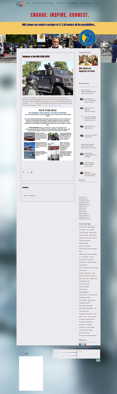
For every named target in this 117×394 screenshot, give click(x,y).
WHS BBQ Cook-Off (84, 303)
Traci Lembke (83, 300)
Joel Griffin (82, 259)
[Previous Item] (81, 60)
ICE (80, 257)
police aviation (90, 327)
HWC (80, 251)
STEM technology (84, 286)
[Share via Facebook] (23, 172)
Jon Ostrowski (90, 259)
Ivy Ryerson (85, 257)
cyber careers (83, 316)
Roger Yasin (93, 278)
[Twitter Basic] (27, 353)
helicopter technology (85, 324)
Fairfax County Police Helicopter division (88, 248)
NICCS (94, 273)
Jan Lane (91, 257)
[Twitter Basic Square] (83, 344)
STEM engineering (84, 281)
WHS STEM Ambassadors (86, 308)
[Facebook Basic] (25, 353)
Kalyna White (83, 262)
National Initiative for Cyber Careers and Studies (88, 276)
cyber (95, 314)
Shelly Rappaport (84, 292)
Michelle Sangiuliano (85, 273)
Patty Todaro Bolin (84, 278)
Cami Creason (90, 230)
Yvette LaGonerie (84, 311)
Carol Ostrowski (83, 232)
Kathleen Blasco (92, 262)
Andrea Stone (83, 227)
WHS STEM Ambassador (86, 305)
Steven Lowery (83, 295)
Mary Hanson (83, 270)
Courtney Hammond (85, 240)
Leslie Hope (94, 268)
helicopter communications (87, 319)
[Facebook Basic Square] (80, 344)
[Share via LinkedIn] (31, 172)
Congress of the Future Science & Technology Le (88, 238)
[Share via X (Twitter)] (27, 172)
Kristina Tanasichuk (84, 268)
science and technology (85, 330)
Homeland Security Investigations (88, 254)
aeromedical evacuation (86, 314)
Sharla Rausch (83, 289)
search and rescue (84, 333)
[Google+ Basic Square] (85, 344)
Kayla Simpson (83, 265)
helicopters (82, 327)
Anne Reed (82, 230)
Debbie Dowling (83, 243)
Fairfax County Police (85, 246)
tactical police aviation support (88, 335)
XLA (95, 308)
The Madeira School (84, 297)
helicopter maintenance (86, 322)
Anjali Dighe (91, 227)
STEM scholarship (84, 284)
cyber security (92, 316)
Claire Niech (92, 235)
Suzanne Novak (92, 295)
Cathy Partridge (83, 235)
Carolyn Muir (92, 232)
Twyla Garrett (91, 300)
